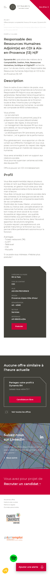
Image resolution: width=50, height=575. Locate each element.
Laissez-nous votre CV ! (21, 391)
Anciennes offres (9, 500)
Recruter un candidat (21, 484)
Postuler (19, 326)
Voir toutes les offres (21, 412)
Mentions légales (9, 505)
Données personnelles (11, 507)
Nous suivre (11, 458)
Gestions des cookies (11, 502)
